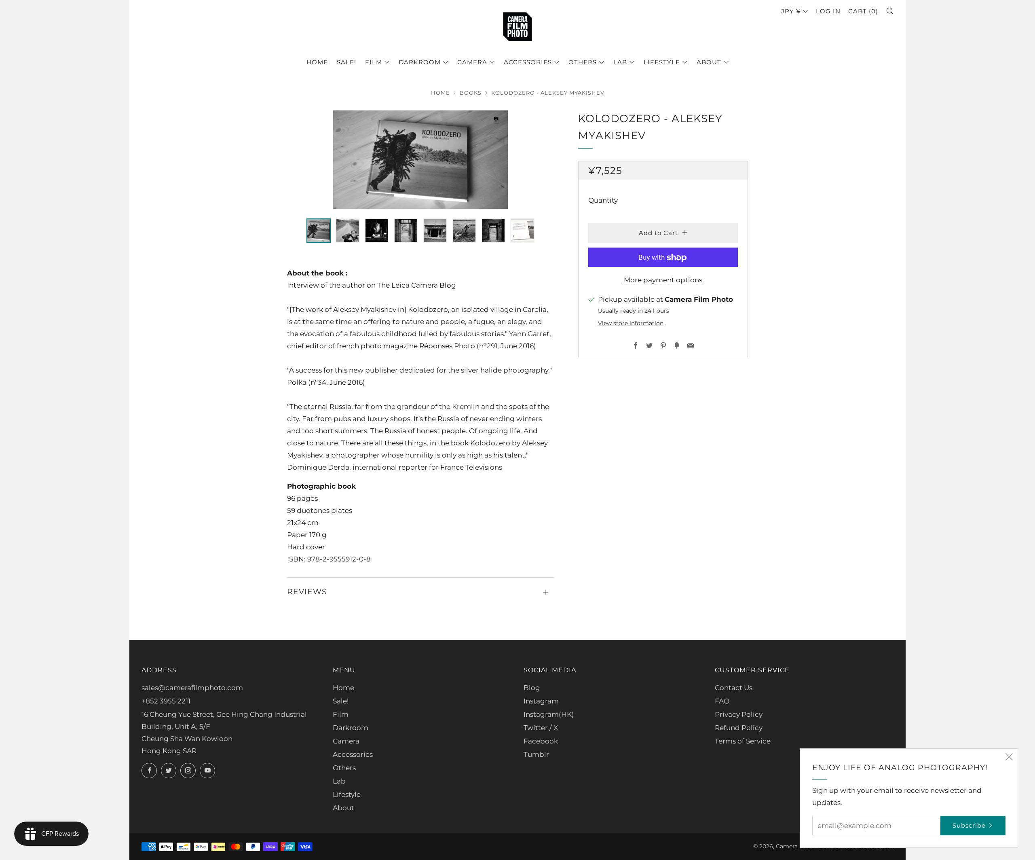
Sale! (346, 62)
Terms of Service (743, 741)
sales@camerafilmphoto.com (192, 688)
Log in (828, 11)
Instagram (541, 701)
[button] (318, 230)
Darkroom (420, 62)
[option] (420, 159)
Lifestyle (662, 62)
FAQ (722, 701)
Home (317, 62)
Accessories (528, 62)
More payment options (663, 280)
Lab (620, 62)
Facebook (541, 741)
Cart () (863, 11)
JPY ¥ (791, 11)
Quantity (603, 201)
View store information (630, 323)
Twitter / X (541, 728)
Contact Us (733, 688)
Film (373, 62)
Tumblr (536, 754)
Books (471, 93)
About (709, 62)
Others (582, 62)
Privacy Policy (739, 714)
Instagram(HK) (549, 714)
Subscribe (969, 825)
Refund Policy (739, 728)
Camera (472, 62)
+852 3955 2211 (166, 701)
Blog (532, 688)
